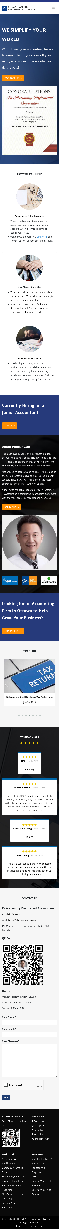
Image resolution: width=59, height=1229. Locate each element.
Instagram (39, 1093)
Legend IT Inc (35, 1193)
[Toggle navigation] (53, 8)
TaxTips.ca (37, 1144)
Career (8, 393)
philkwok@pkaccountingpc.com (21, 887)
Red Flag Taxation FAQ (43, 1126)
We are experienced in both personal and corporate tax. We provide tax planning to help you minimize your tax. (32, 263)
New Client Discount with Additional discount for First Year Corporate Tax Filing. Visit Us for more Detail (29, 275)
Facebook (38, 1088)
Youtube (38, 1102)
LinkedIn (38, 1097)
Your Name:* (9, 984)
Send (6, 1065)
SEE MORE (10, 475)
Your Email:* (9, 996)
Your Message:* (10, 1008)
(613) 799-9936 (12, 881)
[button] (6, 104)
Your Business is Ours (29, 326)
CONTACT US (12, 78)
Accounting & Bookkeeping (29, 183)
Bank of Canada (40, 1131)
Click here (42, 204)
